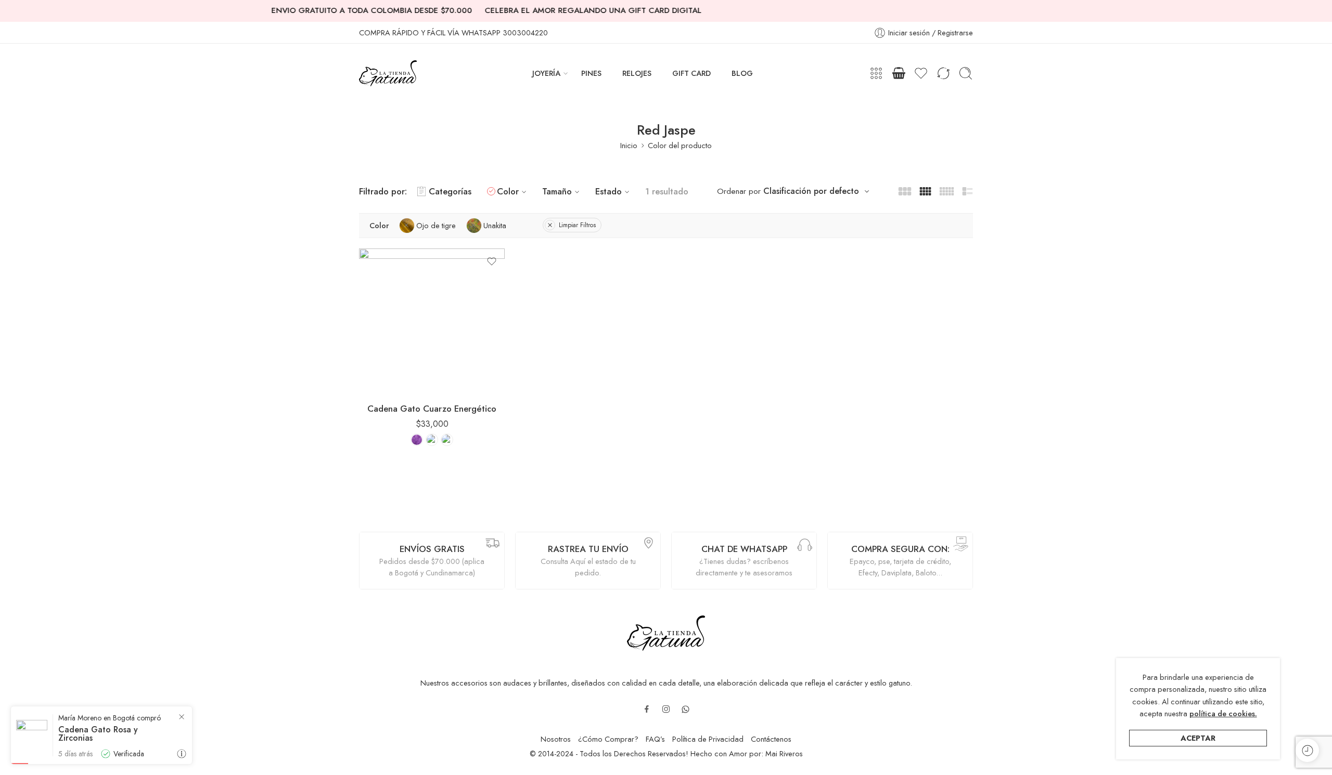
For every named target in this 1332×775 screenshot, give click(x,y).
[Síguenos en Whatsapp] (685, 709)
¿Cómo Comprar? (608, 738)
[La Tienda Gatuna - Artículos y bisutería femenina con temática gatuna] (388, 73)
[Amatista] (417, 440)
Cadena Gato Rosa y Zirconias (98, 734)
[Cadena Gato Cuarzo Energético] (432, 321)
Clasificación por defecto (811, 191)
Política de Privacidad (708, 738)
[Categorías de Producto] (876, 73)
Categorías (450, 191)
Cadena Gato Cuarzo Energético (431, 408)
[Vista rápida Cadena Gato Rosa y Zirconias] (181, 753)
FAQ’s (655, 738)
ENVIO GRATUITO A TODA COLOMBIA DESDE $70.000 (350, 10)
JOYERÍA (546, 73)
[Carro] (898, 73)
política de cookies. (1223, 713)
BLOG (742, 73)
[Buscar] (965, 73)
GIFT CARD (691, 73)
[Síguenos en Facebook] (647, 709)
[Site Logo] (666, 631)
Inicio (628, 145)
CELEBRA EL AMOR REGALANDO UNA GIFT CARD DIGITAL (572, 10)
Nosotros (556, 738)
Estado (608, 191)
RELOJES (636, 73)
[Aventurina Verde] (432, 440)
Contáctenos (771, 738)
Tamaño (557, 191)
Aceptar (1198, 737)
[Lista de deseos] (491, 261)
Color (508, 191)
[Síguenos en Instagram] (666, 709)
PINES (591, 73)
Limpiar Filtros (577, 225)
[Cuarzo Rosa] (447, 440)
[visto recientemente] (1307, 750)
